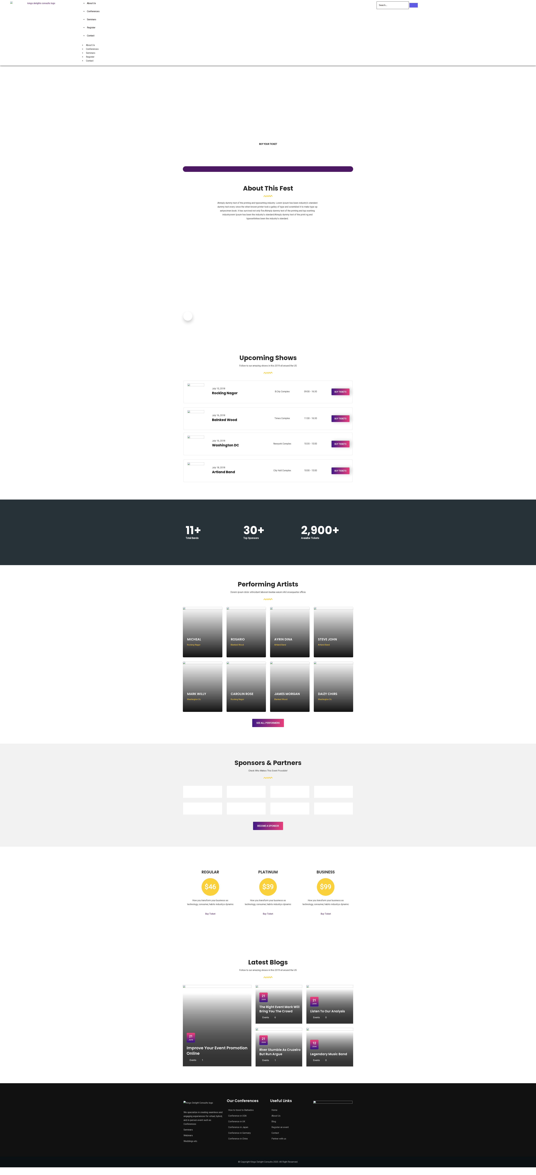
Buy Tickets (340, 392)
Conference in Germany (239, 1133)
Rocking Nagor (225, 393)
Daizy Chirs (327, 694)
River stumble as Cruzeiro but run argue (280, 1052)
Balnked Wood (224, 420)
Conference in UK (236, 1121)
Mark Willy (196, 694)
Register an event (280, 1127)
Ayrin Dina (283, 639)
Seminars (91, 19)
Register (91, 27)
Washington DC (225, 445)
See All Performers (268, 723)
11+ (193, 530)
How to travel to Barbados (241, 1110)
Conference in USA (237, 1115)
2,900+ (320, 530)
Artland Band (223, 472)
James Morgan (287, 694)
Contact (90, 35)
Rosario (238, 639)
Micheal (194, 639)
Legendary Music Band (328, 1054)
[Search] (413, 5)
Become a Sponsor (268, 826)
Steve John (327, 639)
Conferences (93, 11)
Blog (273, 1121)
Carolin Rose (242, 694)
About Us (90, 45)
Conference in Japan (238, 1127)
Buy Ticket (210, 913)
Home (274, 1110)
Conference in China (238, 1138)
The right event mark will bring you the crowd (279, 1009)
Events (193, 1060)
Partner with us (278, 1138)
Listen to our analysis (327, 1011)
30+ (254, 530)
